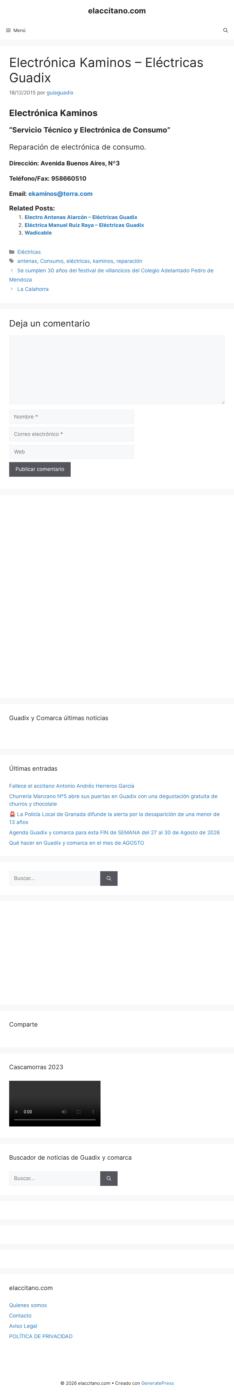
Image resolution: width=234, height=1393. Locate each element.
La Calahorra (33, 289)
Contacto (20, 1316)
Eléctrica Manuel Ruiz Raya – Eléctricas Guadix (84, 225)
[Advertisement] (55, 595)
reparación (129, 261)
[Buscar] (109, 878)
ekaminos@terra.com (60, 193)
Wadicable (38, 233)
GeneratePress (157, 1383)
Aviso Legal (23, 1326)
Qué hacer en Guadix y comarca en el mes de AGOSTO (76, 843)
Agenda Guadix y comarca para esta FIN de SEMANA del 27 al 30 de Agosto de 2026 (114, 832)
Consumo (51, 261)
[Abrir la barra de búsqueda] (225, 30)
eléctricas (78, 261)
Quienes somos (28, 1305)
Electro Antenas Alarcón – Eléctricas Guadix (81, 217)
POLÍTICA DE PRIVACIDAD (41, 1336)
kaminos (103, 261)
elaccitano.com (117, 10)
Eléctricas (29, 252)
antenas (27, 261)
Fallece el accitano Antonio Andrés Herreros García (71, 786)
